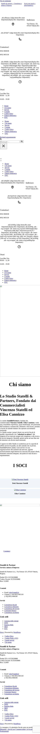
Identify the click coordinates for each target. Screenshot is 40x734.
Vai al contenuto (5, 1)
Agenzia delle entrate (11, 621)
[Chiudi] (3, 146)
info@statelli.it (14, 592)
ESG (6, 117)
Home (6, 106)
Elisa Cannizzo (20, 494)
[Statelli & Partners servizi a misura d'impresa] (15, 14)
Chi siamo (7, 108)
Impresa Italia (8, 625)
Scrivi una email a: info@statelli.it (30, 4)
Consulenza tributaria (11, 607)
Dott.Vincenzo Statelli (20, 483)
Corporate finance (10, 611)
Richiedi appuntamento (8, 137)
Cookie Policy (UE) (11, 638)
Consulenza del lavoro (11, 609)
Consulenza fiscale (10, 605)
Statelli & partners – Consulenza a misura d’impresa (11, 4)
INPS (6, 623)
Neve (2, 632)
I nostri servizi (9, 640)
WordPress (17, 632)
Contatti (7, 112)
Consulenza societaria (11, 612)
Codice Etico (8, 114)
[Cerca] (1, 139)
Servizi (6, 110)
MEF (6, 627)
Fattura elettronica (10, 115)
